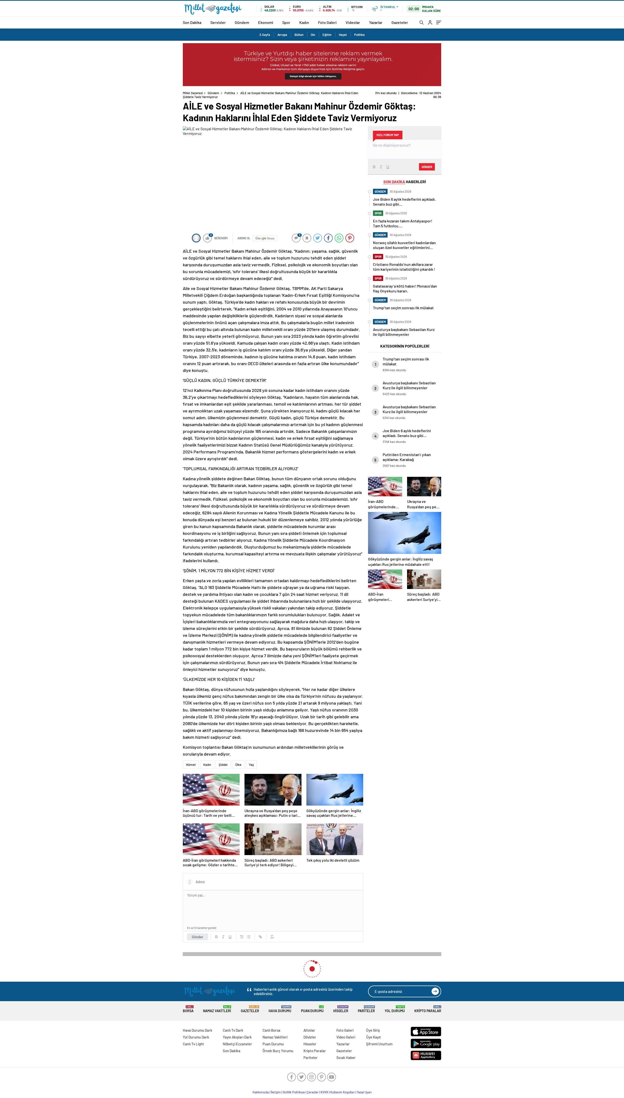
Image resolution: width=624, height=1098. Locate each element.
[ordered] (241, 937)
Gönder (197, 937)
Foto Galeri (327, 22)
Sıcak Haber (346, 1057)
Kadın (304, 22)
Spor (286, 22)
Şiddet (223, 765)
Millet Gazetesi (193, 93)
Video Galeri (345, 1037)
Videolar (353, 22)
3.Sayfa (264, 35)
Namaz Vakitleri (217, 1009)
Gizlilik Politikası (294, 1092)
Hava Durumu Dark (197, 1030)
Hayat (343, 35)
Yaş (251, 765)
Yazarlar (375, 22)
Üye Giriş (373, 1030)
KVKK (324, 1092)
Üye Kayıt (373, 1037)
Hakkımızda (261, 1092)
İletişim (276, 1092)
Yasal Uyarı (364, 1092)
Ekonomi (265, 22)
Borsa (188, 1009)
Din (313, 35)
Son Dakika (192, 22)
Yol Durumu (395, 1009)
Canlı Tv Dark (233, 1030)
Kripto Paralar (427, 1009)
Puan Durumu (312, 1009)
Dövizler (309, 1037)
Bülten (298, 35)
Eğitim (327, 35)
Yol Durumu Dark (196, 1037)
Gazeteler (399, 22)
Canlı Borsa (271, 1030)
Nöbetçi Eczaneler (237, 1044)
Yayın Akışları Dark (237, 1037)
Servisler (218, 22)
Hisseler (340, 1009)
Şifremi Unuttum (379, 1044)
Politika (359, 35)
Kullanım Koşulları (342, 1092)
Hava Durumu (280, 1009)
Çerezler (313, 1092)
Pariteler (366, 1009)
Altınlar (309, 1030)
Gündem (242, 22)
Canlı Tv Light (193, 1044)
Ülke (238, 765)
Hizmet (191, 765)
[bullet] (248, 937)
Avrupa (282, 35)
